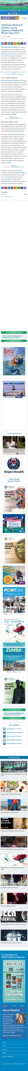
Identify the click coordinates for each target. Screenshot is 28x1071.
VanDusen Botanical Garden (9, 47)
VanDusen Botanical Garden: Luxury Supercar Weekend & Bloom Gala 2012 (12, 29)
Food (7, 10)
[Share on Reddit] (15, 43)
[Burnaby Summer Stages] (14, 575)
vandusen (11, 196)
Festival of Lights (20, 172)
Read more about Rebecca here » (12, 1035)
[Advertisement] (14, 266)
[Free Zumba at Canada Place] (14, 660)
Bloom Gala (14, 124)
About (19, 10)
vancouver (4, 194)
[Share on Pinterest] (5, 43)
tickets (9, 160)
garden (6, 196)
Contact (24, 10)
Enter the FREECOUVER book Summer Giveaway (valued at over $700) (12, 336)
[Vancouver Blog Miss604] (14, 2)
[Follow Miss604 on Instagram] (12, 13)
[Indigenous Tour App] (14, 445)
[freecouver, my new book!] (14, 1002)
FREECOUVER (16, 7)
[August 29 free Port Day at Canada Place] (14, 601)
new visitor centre (10, 53)
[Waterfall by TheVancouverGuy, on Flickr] (14, 165)
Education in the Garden (17, 131)
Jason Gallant (15, 118)
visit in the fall (9, 177)
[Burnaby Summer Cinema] (14, 523)
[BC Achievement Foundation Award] (14, 498)
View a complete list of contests (13, 340)
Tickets (17, 112)
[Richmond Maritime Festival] (14, 361)
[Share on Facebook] (2, 43)
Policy (4, 1053)
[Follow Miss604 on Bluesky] (9, 13)
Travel (11, 10)
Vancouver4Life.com (15, 74)
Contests (14, 1006)
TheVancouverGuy (15, 167)
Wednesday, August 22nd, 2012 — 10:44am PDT (13, 38)
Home (4, 1042)
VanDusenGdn (6, 181)
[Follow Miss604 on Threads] (14, 13)
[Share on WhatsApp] (18, 43)
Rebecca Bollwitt (7, 36)
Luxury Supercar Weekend (11, 80)
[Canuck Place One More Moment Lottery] (14, 18)
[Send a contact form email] (19, 13)
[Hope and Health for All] (14, 466)
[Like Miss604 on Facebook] (17, 13)
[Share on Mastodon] (25, 43)
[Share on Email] (12, 43)
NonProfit (2, 10)
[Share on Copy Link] (21, 43)
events (3, 196)
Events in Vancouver (8, 1056)
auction (17, 156)
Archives (22, 1006)
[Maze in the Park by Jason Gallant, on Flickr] (14, 117)
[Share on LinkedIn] (9, 43)
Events (15, 10)
